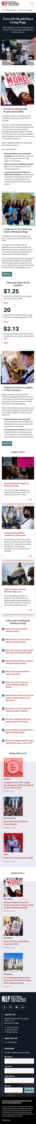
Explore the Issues (11, 10)
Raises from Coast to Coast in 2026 (18, 858)
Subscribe (29, 1090)
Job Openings (12, 1042)
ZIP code (7, 1086)
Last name (8, 1066)
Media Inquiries (12, 1032)
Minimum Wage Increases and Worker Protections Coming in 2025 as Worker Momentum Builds (18, 905)
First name (8, 1057)
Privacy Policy (6, 1120)
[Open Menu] (31, 3)
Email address (9, 1076)
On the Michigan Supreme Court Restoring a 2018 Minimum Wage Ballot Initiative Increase (17, 980)
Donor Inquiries (12, 1030)
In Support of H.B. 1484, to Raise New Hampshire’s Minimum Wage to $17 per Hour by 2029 (18, 785)
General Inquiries (13, 1027)
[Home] (3, 10)
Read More (7, 274)
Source (6, 303)
